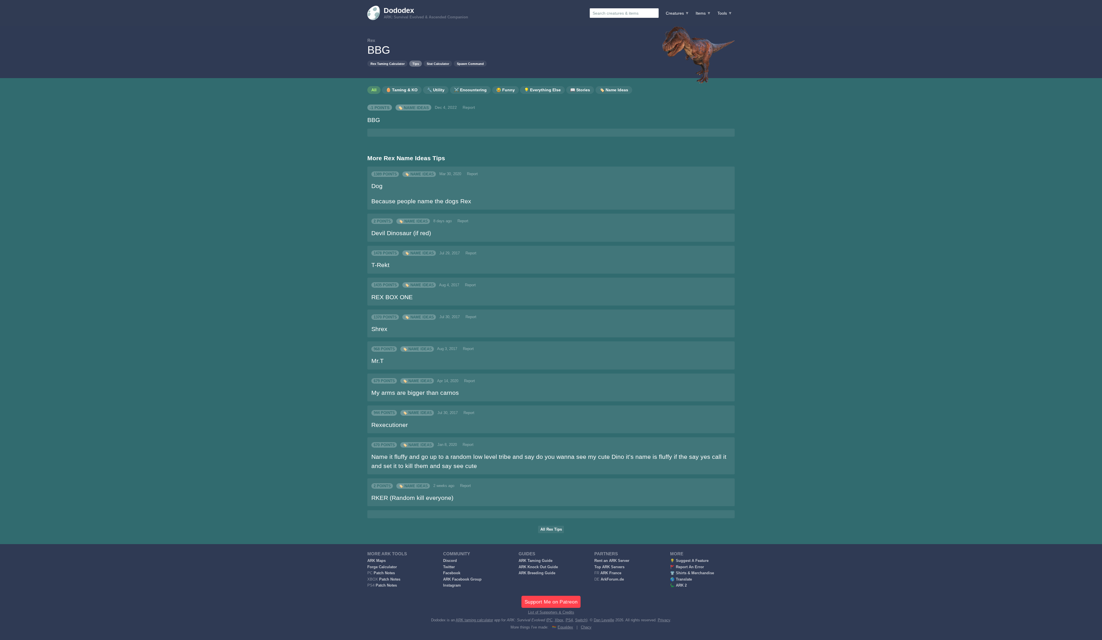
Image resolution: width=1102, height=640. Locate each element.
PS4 (569, 620)
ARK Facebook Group (462, 579)
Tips (415, 63)
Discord (450, 561)
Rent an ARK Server (611, 561)
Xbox (559, 620)
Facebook (451, 573)
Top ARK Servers (609, 567)
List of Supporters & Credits (551, 612)
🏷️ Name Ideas (413, 107)
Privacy (664, 620)
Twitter (449, 567)
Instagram (452, 585)
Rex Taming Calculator (387, 63)
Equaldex (565, 627)
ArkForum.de (612, 579)
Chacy (586, 627)
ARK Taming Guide (535, 561)
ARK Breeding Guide (537, 573)
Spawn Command (470, 63)
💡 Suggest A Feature (689, 561)
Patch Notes (384, 573)
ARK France (610, 573)
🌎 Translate (681, 579)
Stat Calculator (438, 63)
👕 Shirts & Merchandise (692, 573)
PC (549, 620)
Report (469, 107)
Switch (580, 620)
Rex (371, 40)
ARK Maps (376, 561)
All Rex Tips (551, 529)
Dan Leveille (604, 620)
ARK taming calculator (474, 620)
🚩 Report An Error (687, 567)
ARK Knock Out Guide (538, 567)
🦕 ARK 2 (678, 585)
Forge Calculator (382, 567)
